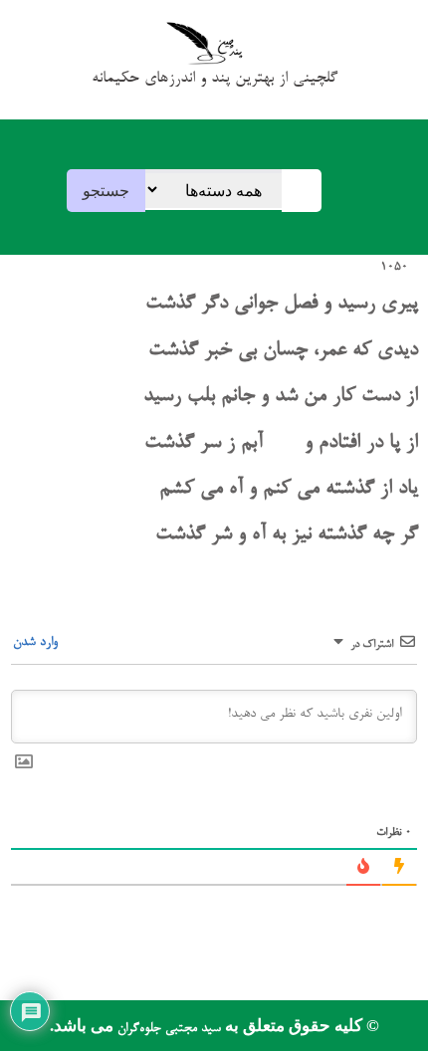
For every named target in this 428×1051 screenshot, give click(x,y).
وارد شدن (37, 642)
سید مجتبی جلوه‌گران (167, 1028)
